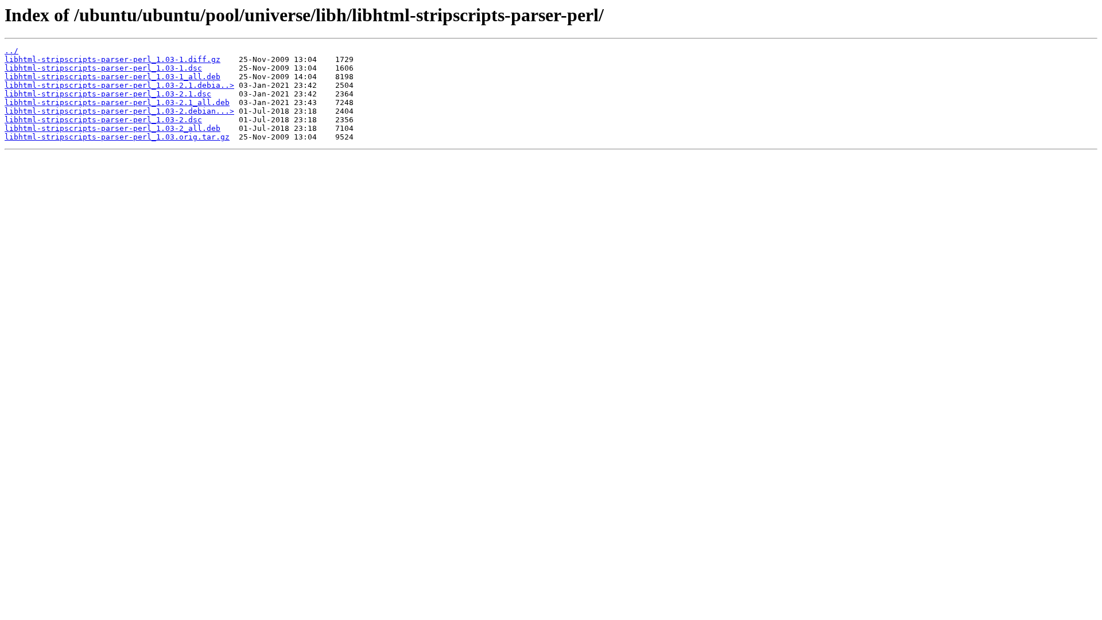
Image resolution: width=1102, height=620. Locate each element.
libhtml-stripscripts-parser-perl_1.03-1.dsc (103, 68)
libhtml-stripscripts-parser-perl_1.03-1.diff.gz (112, 59)
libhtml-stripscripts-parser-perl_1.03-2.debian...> (119, 111)
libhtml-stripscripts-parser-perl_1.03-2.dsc (103, 119)
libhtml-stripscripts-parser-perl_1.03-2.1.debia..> (119, 85)
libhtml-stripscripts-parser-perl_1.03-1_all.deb (112, 76)
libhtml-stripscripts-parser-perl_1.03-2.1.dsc (108, 94)
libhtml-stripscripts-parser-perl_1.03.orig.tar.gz (117, 137)
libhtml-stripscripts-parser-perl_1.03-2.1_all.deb (117, 102)
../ (11, 50)
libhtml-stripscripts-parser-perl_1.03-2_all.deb (112, 128)
